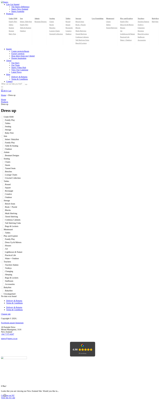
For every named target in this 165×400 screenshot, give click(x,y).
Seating (11, 28)
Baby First (12, 34)
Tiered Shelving (81, 34)
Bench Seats (80, 22)
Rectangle (69, 28)
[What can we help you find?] (2, 89)
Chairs (51, 22)
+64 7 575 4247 (7, 334)
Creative (69, 31)
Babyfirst (155, 18)
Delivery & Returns (14, 301)
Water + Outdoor (126, 40)
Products (4, 102)
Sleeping (141, 31)
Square (68, 25)
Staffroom (141, 37)
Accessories (142, 40)
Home (3, 95)
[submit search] (26, 84)
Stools (51, 25)
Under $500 (13, 18)
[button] (85, 4)
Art (121, 31)
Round (68, 22)
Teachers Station (143, 22)
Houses (122, 28)
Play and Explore (126, 18)
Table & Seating (25, 28)
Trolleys (140, 25)
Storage (11, 31)
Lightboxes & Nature (127, 34)
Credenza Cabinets (82, 37)
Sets (21, 18)
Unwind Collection (56, 34)
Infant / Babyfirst (26, 22)
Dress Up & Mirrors (127, 25)
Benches (52, 28)
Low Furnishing (97, 18)
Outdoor (23, 31)
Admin (37, 18)
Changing (141, 28)
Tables (11, 25)
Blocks (78, 28)
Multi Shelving (81, 31)
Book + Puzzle (81, 25)
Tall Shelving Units (82, 40)
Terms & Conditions (14, 303)
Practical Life (124, 37)
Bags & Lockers (81, 43)
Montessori (110, 18)
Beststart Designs (41, 22)
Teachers (141, 18)
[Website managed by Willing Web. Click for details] (4, 395)
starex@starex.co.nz (9, 338)
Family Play (13, 22)
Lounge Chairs (54, 31)
